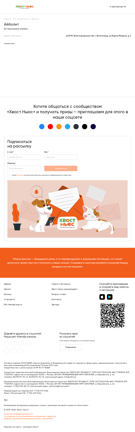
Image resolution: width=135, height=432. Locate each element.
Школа (7, 289)
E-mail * (10, 152)
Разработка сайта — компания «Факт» (21, 427)
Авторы (55, 304)
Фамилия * (11, 163)
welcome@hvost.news (59, 386)
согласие (20, 175)
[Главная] (25, 7)
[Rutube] (93, 126)
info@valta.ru (70, 377)
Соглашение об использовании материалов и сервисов (30, 416)
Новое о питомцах (61, 284)
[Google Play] (109, 297)
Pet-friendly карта (13, 304)
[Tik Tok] (84, 126)
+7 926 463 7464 (33, 393)
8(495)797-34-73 (36, 377)
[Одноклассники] (59, 126)
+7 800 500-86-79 (118, 7)
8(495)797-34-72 (20, 377)
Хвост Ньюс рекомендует (65, 289)
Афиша (7, 284)
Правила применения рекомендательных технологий (28, 418)
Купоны (7, 294)
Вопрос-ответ (59, 294)
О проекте (9, 299)
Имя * (46, 152)
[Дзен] (76, 126)
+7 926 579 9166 (41, 391)
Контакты (56, 299)
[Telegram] (67, 126)
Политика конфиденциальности (18, 414)
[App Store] (102, 297)
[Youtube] (50, 126)
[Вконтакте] (41, 126)
